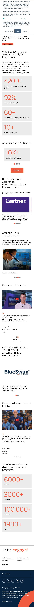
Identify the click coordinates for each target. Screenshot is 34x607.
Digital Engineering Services (23, 559)
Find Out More (17, 170)
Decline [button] (25, 31)
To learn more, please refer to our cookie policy (14, 19)
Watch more (17, 340)
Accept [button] (17, 31)
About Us (5, 565)
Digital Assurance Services (7, 559)
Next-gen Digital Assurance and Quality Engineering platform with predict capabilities (15, 388)
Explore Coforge (8, 44)
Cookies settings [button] (9, 31)
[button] (14, 164)
